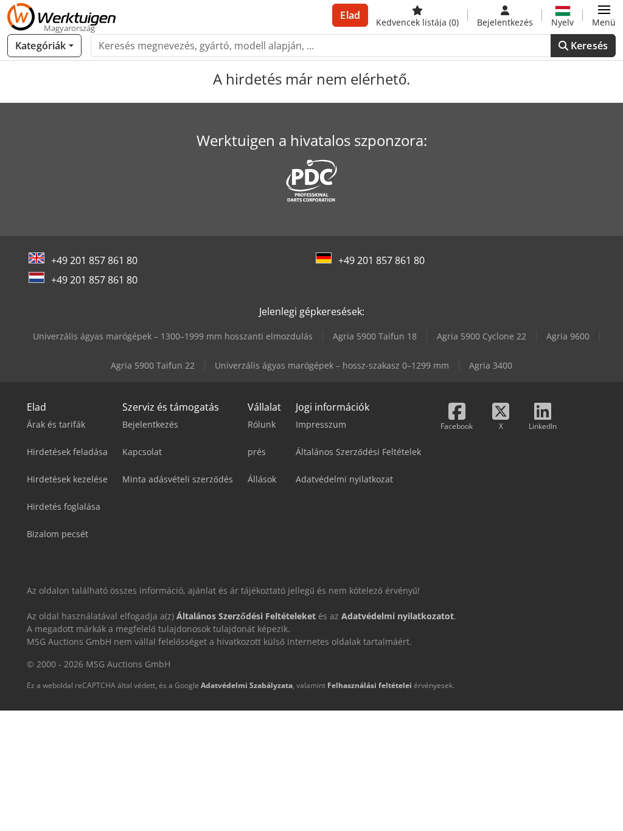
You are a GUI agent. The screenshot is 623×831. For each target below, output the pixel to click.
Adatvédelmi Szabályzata (247, 685)
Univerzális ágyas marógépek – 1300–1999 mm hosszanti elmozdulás (173, 336)
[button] (604, 15)
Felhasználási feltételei (369, 685)
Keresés (588, 45)
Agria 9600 (568, 336)
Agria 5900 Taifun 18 (375, 336)
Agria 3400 (490, 365)
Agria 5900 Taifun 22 (153, 365)
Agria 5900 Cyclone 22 (481, 336)
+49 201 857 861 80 (94, 260)
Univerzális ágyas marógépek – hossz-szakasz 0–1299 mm (332, 365)
